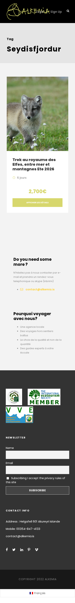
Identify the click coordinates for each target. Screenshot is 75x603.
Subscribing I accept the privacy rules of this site (35, 480)
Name (10, 448)
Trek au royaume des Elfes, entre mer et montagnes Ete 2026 (34, 164)
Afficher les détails (37, 202)
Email (9, 463)
